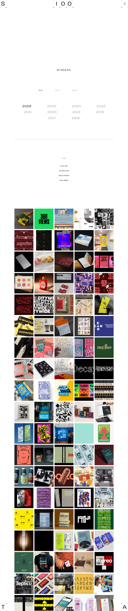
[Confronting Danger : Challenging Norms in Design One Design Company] (104, 304)
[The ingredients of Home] (104, 583)
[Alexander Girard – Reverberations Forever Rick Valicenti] (104, 240)
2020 (52, 112)
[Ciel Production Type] (23, 304)
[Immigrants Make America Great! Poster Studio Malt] (23, 412)
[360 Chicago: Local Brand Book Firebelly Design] (43, 219)
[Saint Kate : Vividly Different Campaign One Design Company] (43, 541)
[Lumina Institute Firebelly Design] (84, 433)
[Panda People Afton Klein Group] (43, 476)
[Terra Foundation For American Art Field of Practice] (43, 583)
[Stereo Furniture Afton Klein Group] (104, 562)
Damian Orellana (64, 175)
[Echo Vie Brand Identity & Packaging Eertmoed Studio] (23, 347)
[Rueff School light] (23, 541)
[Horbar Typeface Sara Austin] (84, 390)
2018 (100, 112)
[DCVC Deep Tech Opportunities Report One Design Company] (64, 326)
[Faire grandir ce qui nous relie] (64, 347)
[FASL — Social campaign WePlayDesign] (84, 347)
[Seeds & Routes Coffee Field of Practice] (23, 562)
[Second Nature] (104, 541)
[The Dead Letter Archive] (84, 583)
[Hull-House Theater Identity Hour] (104, 390)
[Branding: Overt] (104, 262)
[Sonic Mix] (64, 562)
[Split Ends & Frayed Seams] (84, 562)
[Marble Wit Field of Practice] (23, 455)
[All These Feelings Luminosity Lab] (23, 262)
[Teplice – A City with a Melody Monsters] (23, 583)
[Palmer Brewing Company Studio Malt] (23, 476)
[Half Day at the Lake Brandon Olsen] (23, 390)
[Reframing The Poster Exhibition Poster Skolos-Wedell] (104, 498)
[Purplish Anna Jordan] (43, 498)
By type (57, 90)
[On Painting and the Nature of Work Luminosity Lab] (104, 455)
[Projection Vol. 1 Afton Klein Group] (104, 476)
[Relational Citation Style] (23, 519)
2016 (76, 118)
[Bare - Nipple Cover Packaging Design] (43, 262)
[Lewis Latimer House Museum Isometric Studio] (64, 433)
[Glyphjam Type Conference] (104, 369)
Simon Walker (64, 180)
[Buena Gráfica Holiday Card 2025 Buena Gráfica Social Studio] (23, 283)
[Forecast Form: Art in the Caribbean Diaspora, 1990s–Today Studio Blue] (43, 369)
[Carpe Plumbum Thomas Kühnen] (84, 283)
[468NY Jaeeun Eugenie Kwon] (64, 219)
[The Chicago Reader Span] (64, 583)
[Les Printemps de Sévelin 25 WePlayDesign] (43, 433)
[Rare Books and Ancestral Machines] (64, 498)
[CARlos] (64, 283)
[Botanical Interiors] (84, 262)
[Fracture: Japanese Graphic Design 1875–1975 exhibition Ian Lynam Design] (64, 369)
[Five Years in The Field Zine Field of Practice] (23, 369)
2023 (76, 106)
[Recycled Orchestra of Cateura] (84, 498)
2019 (76, 112)
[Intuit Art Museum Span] (43, 412)
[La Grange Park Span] (23, 433)
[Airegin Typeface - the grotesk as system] (64, 240)
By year (41, 90)
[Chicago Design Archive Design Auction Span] (104, 283)
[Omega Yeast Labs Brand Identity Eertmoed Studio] (84, 455)
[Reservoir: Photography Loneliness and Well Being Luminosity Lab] (43, 519)
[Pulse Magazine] (23, 498)
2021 (28, 112)
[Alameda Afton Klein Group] (84, 240)
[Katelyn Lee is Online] (104, 412)
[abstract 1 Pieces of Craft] (84, 219)
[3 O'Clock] (23, 219)
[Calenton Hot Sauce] (43, 283)
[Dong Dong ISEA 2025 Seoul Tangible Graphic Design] (104, 326)
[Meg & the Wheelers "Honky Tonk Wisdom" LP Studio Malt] (43, 455)
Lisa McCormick (64, 171)
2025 (51, 106)
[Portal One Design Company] (64, 476)
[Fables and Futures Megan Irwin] (43, 347)
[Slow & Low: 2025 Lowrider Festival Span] (43, 562)
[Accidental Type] (104, 219)
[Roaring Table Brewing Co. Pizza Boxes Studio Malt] (64, 519)
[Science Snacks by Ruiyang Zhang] (64, 541)
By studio (74, 90)
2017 (52, 118)
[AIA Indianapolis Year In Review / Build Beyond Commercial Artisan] (43, 240)
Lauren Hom (64, 166)
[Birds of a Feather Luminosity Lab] (64, 262)
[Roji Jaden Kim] (84, 519)
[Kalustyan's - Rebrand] (84, 412)
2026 (26, 106)
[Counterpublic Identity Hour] (23, 326)
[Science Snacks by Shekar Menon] (84, 541)
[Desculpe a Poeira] (84, 326)
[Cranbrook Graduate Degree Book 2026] (43, 326)
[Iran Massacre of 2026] (64, 412)
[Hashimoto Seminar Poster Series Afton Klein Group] (43, 390)
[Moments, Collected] (64, 455)
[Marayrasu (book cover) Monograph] (104, 433)
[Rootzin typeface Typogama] (104, 519)
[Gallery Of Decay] (84, 369)
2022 (101, 106)
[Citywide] (43, 304)
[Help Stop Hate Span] (64, 390)
